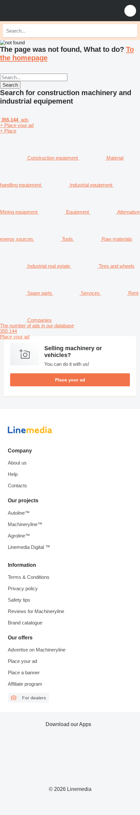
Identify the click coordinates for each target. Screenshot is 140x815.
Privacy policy (23, 588)
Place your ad (70, 379)
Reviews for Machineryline (36, 611)
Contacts (17, 485)
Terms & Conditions (28, 577)
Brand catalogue (25, 622)
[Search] (130, 30)
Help (13, 474)
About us (17, 462)
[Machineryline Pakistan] (45, 10)
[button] (130, 10)
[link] (70, 331)
